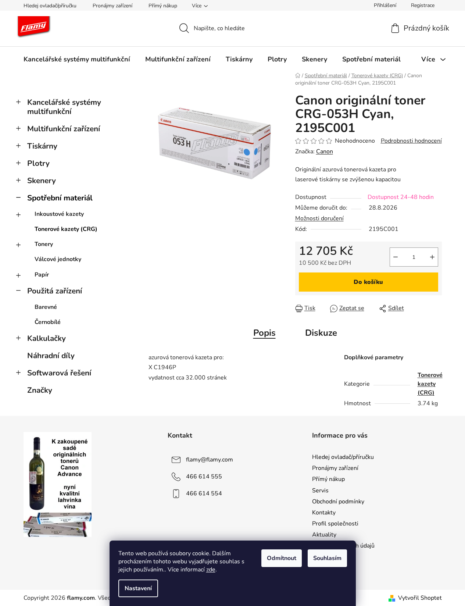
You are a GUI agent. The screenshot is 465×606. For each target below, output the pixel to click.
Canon (324, 151)
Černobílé (48, 322)
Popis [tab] (264, 333)
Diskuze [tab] (321, 333)
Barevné (46, 307)
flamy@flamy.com (209, 460)
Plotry (38, 163)
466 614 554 (204, 493)
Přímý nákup (163, 5)
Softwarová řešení (59, 373)
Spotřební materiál (60, 198)
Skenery (41, 180)
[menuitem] (76, 59)
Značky (39, 390)
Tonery (44, 244)
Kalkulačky (46, 338)
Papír (42, 275)
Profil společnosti (335, 524)
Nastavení (138, 588)
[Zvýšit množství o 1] (432, 257)
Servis (320, 490)
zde (210, 570)
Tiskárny (42, 146)
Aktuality (324, 535)
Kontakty (324, 513)
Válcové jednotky (58, 259)
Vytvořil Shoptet (420, 598)
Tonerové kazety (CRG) (66, 229)
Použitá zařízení (54, 291)
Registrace (422, 5)
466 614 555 (204, 477)
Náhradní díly (51, 355)
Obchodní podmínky (338, 502)
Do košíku (368, 282)
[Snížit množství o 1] (395, 257)
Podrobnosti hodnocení (411, 141)
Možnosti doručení (319, 218)
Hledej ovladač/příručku (50, 5)
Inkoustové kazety (59, 214)
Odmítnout (281, 558)
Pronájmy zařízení (112, 5)
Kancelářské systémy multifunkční (64, 107)
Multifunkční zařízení (63, 129)
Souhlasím (327, 558)
